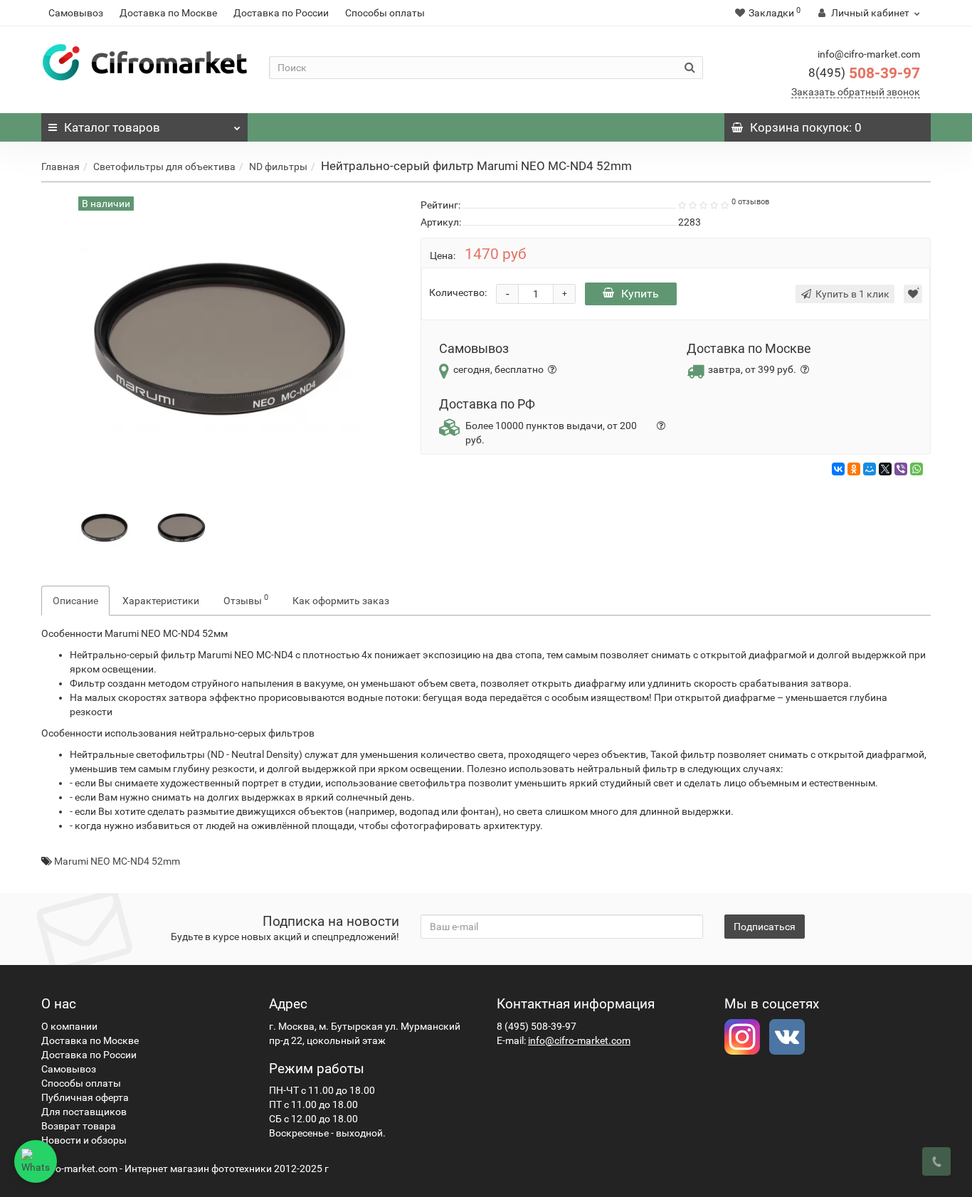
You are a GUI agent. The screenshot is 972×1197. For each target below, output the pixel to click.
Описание (75, 600)
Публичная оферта (85, 1097)
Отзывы (245, 599)
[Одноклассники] (853, 469)
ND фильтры (278, 166)
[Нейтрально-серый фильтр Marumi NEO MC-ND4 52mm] (104, 526)
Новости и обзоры (84, 1140)
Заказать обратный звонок (855, 91)
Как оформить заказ (340, 600)
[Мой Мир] (869, 469)
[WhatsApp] (916, 469)
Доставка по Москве (168, 13)
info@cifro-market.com (579, 1040)
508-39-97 (864, 73)
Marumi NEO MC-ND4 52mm (117, 861)
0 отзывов (750, 201)
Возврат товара (78, 1126)
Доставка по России (281, 13)
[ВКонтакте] (838, 469)
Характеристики (160, 600)
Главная (60, 166)
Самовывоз (75, 13)
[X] (885, 469)
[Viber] (900, 469)
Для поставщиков (84, 1111)
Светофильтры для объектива (164, 166)
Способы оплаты (385, 13)
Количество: (458, 292)
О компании (69, 1026)
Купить (640, 293)
